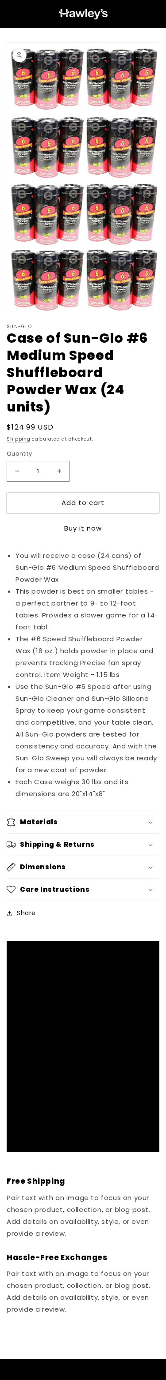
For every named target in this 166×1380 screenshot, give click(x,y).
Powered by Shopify (101, 1376)
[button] (83, 822)
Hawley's (68, 1376)
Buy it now (83, 528)
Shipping (19, 439)
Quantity (19, 453)
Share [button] (26, 913)
